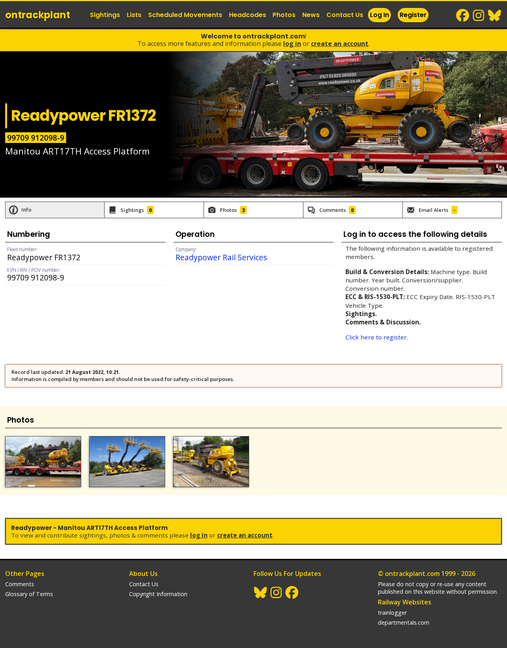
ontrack (37, 14)
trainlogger (392, 612)
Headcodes (247, 14)
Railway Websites (404, 602)
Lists (134, 14)
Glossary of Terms (29, 594)
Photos (284, 14)
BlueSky (495, 15)
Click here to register (376, 337)
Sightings (105, 14)
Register (413, 14)
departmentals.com (403, 622)
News (311, 14)
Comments (19, 584)
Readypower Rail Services (221, 257)
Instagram (479, 15)
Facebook (463, 15)
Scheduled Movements (185, 14)
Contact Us (344, 14)
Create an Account (339, 43)
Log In (379, 14)
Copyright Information (158, 594)
